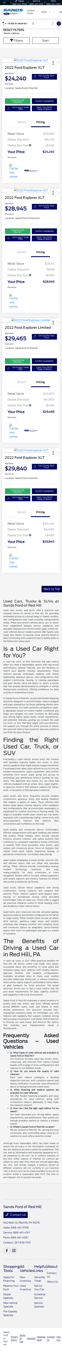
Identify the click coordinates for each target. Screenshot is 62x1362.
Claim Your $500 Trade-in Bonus (44, 108)
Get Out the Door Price (46, 76)
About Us (52, 1281)
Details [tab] (21, 122)
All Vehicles (27, 1269)
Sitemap (31, 1338)
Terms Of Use (22, 1338)
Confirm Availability (44, 101)
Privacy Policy (14, 1338)
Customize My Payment (17, 101)
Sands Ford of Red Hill (6, 1338)
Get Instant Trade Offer (20, 108)
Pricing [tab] (40, 122)
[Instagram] (14, 1250)
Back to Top (52, 589)
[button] (53, 63)
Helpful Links (40, 1269)
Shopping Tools (11, 1269)
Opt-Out (58, 1338)
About (52, 1267)
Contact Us (18, 1214)
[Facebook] (6, 1250)
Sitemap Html (41, 1338)
